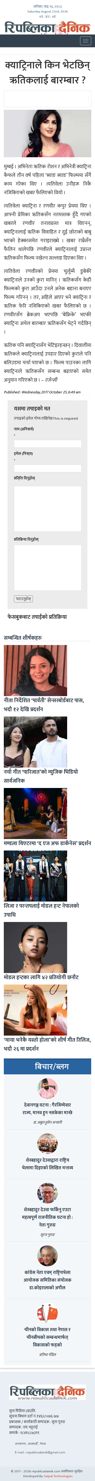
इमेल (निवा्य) (23, 453)
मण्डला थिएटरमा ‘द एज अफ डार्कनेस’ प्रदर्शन (47, 843)
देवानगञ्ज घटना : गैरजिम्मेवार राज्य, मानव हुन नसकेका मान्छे (47, 1109)
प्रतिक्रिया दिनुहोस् (26, 539)
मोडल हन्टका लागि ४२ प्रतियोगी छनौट (41, 977)
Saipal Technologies (58, 1476)
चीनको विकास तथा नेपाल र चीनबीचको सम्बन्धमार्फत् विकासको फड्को (47, 1337)
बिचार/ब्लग (52, 1067)
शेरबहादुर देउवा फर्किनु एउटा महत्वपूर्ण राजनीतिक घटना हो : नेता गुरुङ (47, 1217)
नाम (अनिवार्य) (24, 429)
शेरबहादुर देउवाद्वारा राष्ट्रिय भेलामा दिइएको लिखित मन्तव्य (47, 1164)
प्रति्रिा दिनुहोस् (24, 478)
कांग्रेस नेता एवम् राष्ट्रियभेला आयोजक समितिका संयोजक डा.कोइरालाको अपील (47, 1280)
